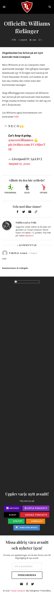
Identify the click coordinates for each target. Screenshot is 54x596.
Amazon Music (28, 527)
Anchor (14, 508)
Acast (12, 514)
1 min (34, 39)
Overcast (36, 521)
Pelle (14, 39)
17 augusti (23, 39)
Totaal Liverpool (17, 590)
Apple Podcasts (37, 508)
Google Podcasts (36, 514)
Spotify (17, 521)
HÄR (16, 116)
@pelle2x (29, 235)
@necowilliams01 (20, 140)
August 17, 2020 (19, 164)
